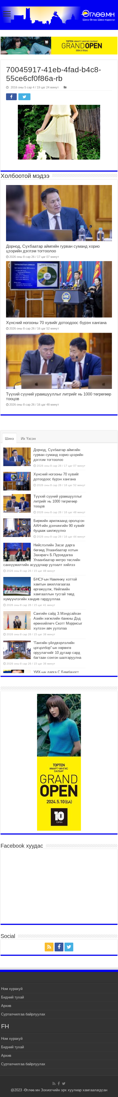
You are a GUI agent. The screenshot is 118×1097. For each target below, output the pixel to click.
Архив (6, 1006)
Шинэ (9, 439)
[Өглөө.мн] (59, 15)
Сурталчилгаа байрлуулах (23, 1014)
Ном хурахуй (12, 989)
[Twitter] (68, 947)
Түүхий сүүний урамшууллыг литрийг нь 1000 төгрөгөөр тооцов (57, 501)
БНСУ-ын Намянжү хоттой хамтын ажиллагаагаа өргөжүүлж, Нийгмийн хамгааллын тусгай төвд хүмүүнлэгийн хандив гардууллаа (40, 589)
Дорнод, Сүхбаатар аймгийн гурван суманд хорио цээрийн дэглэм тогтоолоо (53, 248)
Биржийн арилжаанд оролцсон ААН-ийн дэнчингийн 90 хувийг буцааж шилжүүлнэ (59, 526)
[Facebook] (59, 947)
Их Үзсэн (28, 439)
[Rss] (49, 947)
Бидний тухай (12, 997)
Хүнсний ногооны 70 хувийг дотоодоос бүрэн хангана (57, 322)
